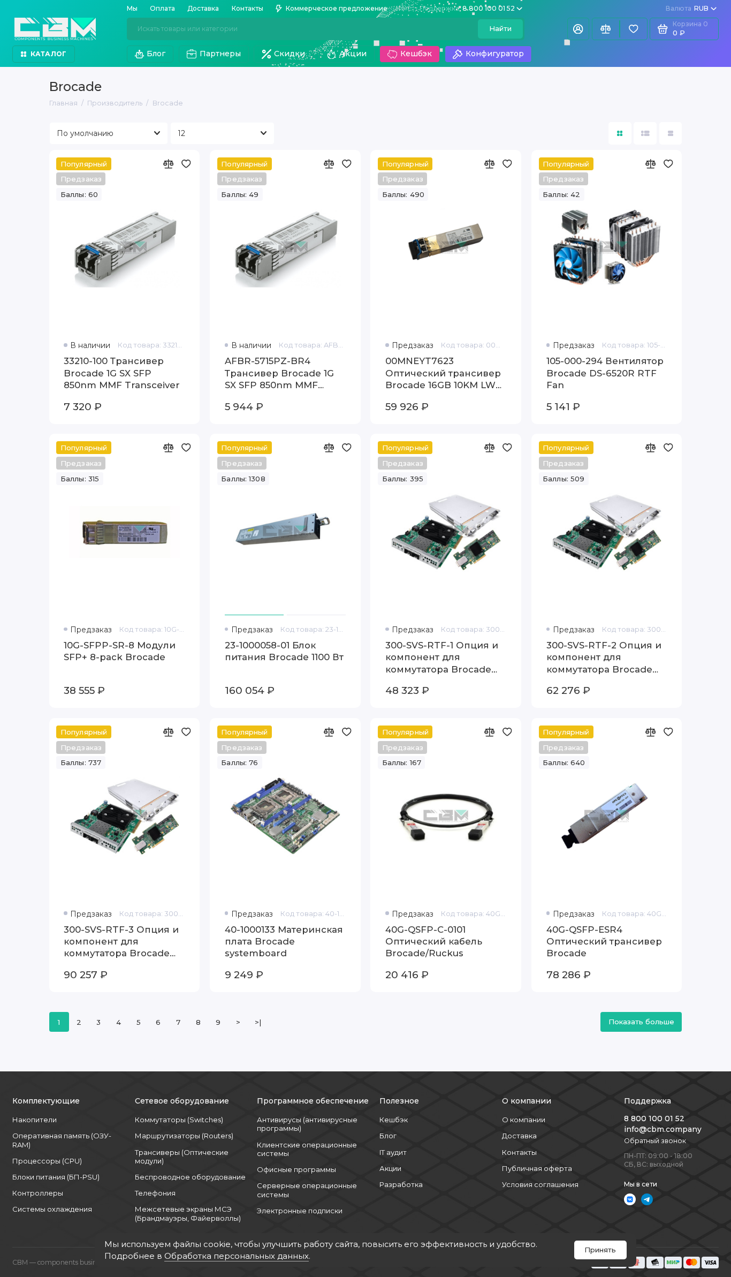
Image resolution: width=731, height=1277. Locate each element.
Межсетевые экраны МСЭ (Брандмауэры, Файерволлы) (188, 1213)
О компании (523, 1119)
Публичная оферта (537, 1168)
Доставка (203, 8)
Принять (600, 1249)
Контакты (247, 8)
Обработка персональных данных (236, 1256)
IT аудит (393, 1152)
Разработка (401, 1184)
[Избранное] (633, 29)
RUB (687, 8)
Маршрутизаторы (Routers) (184, 1135)
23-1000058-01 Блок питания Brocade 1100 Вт (284, 651)
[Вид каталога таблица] (670, 133)
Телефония (155, 1193)
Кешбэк (416, 53)
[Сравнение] (605, 29)
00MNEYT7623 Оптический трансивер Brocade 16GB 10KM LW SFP (443, 373)
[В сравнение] (168, 163)
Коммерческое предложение (336, 8)
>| (258, 1022)
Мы (132, 8)
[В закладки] (185, 163)
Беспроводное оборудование (190, 1177)
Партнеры (220, 53)
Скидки (289, 53)
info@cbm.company (663, 1129)
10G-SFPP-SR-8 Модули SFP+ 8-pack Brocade (120, 651)
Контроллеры (37, 1193)
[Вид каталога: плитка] (619, 133)
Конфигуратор (495, 53)
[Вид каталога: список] (645, 133)
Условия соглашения (540, 1184)
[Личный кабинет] (578, 29)
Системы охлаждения (52, 1209)
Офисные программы (296, 1169)
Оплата (162, 8)
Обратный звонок (655, 1141)
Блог (156, 53)
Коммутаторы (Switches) (179, 1119)
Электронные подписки (299, 1210)
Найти (500, 28)
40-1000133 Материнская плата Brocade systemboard (284, 941)
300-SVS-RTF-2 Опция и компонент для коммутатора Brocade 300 (603, 657)
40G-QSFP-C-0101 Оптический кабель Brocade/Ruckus (433, 941)
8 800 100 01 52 (467, 8)
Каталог (49, 54)
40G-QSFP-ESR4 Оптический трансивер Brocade (604, 941)
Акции (353, 53)
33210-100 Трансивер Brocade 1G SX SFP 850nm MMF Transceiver (122, 373)
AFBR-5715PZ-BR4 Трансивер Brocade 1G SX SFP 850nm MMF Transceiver (279, 373)
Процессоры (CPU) (47, 1161)
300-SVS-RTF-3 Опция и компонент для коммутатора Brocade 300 (121, 941)
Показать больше (641, 1021)
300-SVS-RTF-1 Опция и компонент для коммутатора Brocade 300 (441, 657)
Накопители (34, 1119)
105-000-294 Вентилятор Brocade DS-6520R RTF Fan (605, 373)
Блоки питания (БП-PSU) (56, 1177)
